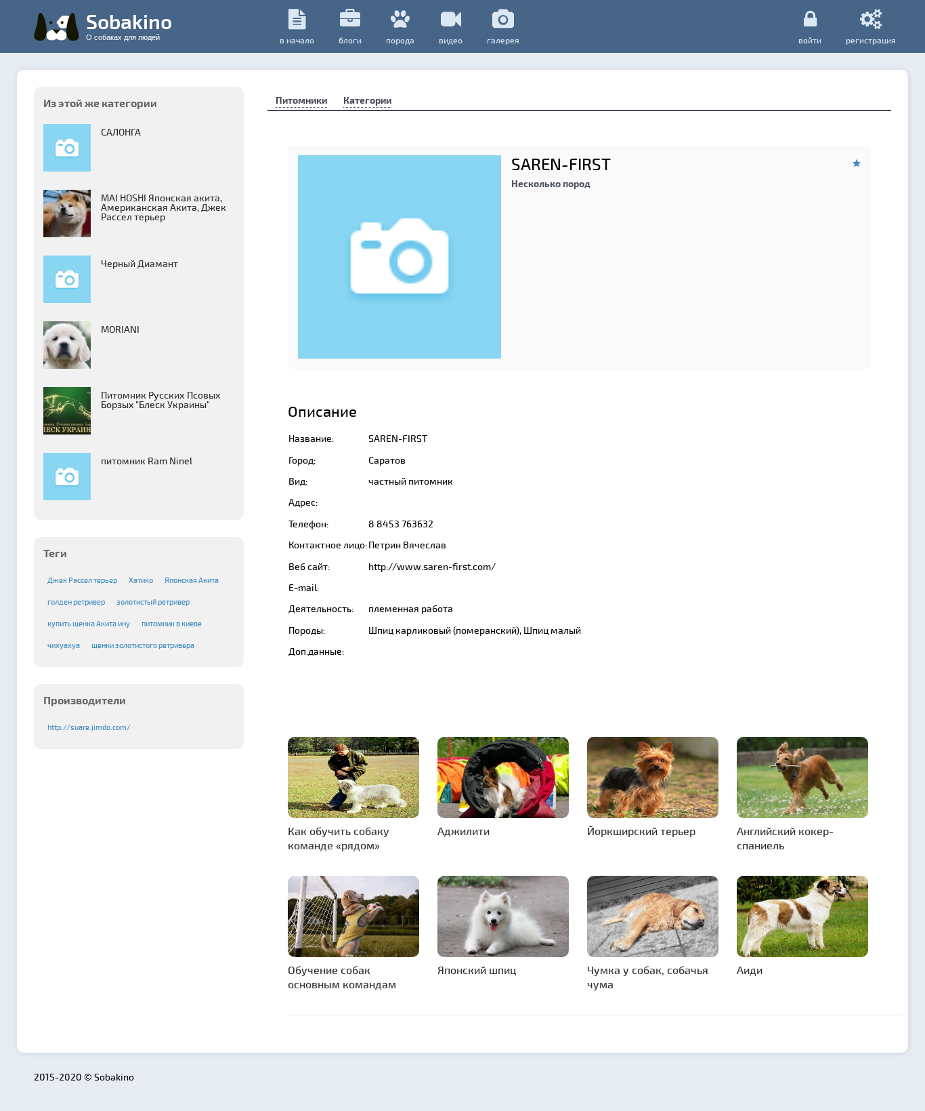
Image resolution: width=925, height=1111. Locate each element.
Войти (809, 39)
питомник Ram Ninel (146, 460)
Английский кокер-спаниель (785, 837)
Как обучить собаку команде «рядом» (338, 837)
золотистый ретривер (153, 601)
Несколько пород (550, 183)
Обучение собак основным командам (342, 976)
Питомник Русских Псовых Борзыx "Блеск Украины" (161, 399)
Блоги (350, 40)
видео (450, 40)
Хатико (141, 579)
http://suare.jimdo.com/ (89, 727)
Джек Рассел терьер (82, 579)
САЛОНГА (121, 132)
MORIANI (120, 329)
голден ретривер (76, 601)
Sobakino (129, 25)
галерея (503, 40)
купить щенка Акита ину (88, 623)
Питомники (301, 100)
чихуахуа (63, 645)
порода (400, 40)
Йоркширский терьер (641, 830)
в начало (297, 40)
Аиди (749, 969)
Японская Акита (192, 579)
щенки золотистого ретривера (142, 645)
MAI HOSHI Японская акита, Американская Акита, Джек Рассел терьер (163, 207)
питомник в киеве (172, 623)
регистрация (871, 39)
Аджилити (463, 830)
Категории (367, 100)
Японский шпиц (477, 969)
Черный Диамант (139, 263)
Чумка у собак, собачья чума (647, 976)
